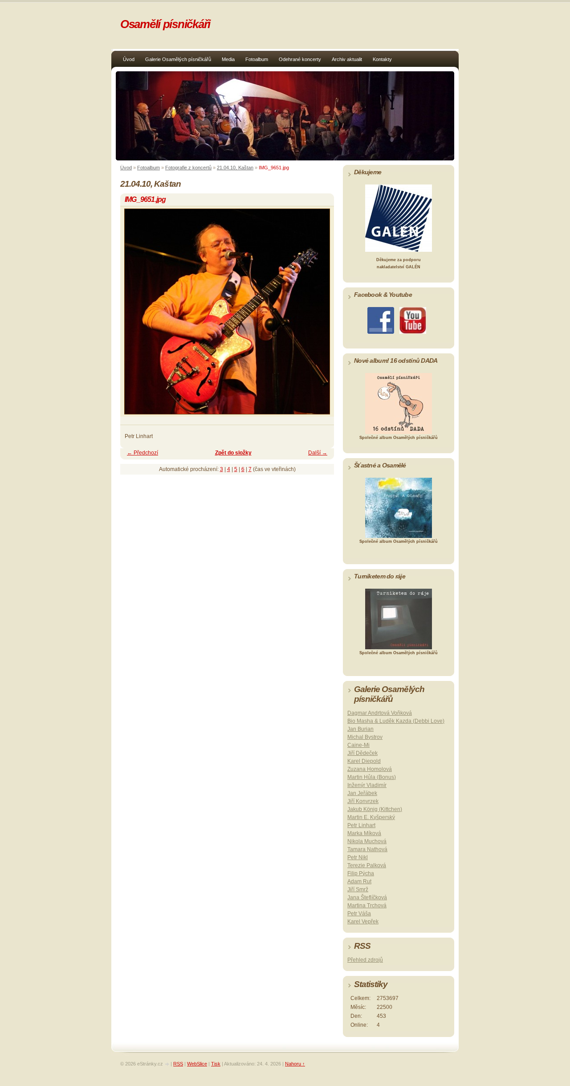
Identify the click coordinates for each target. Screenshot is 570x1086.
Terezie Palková (366, 865)
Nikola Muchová (367, 841)
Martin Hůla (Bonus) (371, 777)
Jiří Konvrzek (363, 801)
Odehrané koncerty (300, 59)
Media (228, 59)
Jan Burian (360, 729)
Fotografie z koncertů (188, 167)
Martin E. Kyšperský (371, 817)
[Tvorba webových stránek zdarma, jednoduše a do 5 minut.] (167, 1064)
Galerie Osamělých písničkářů (178, 59)
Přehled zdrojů (365, 960)
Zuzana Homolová (369, 769)
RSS (178, 1063)
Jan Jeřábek (362, 793)
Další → (317, 453)
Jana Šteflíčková (367, 897)
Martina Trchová (367, 905)
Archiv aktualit (347, 59)
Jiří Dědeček (362, 753)
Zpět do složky (233, 453)
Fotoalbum (256, 59)
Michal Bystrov (365, 737)
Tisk (215, 1063)
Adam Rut (359, 881)
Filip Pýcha (360, 873)
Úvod (128, 59)
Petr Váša (359, 913)
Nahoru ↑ (295, 1063)
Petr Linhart (361, 825)
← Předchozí (142, 453)
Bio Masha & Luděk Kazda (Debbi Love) (395, 721)
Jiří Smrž (357, 889)
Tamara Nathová (367, 849)
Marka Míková (364, 833)
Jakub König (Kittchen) (374, 809)
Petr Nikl (357, 857)
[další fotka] (319, 315)
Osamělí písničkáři (165, 24)
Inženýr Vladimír (367, 785)
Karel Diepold (364, 761)
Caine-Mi (358, 745)
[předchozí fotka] (135, 315)
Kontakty (382, 59)
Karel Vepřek (363, 921)
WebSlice (197, 1063)
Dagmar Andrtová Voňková (379, 713)
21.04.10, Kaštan (235, 167)
